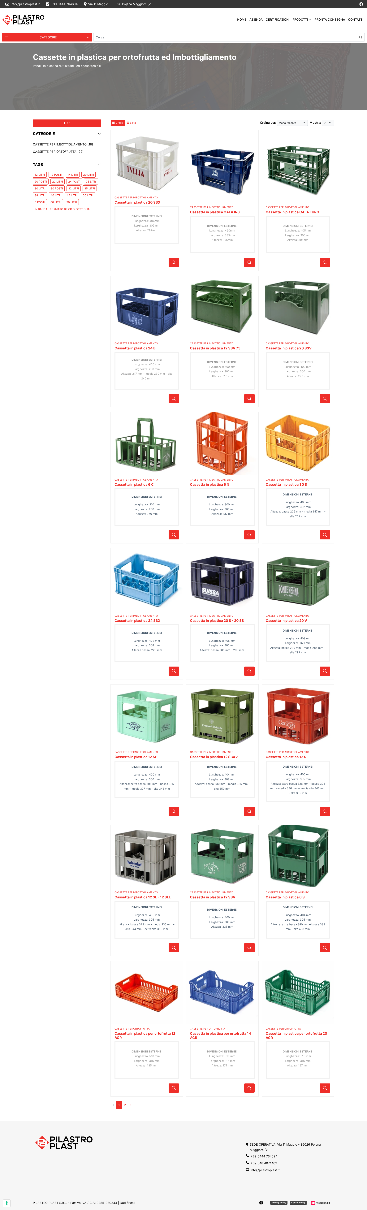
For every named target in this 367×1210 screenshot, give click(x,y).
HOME (241, 19)
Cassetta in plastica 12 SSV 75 (215, 348)
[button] (47, 37)
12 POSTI (56, 174)
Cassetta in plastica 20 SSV (289, 348)
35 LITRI (89, 188)
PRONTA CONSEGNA (330, 19)
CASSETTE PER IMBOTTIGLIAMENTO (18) (63, 144)
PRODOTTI (300, 19)
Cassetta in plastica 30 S (286, 484)
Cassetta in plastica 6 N (209, 484)
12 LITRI (40, 174)
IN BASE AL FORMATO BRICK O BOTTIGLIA (62, 209)
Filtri (67, 123)
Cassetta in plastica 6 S (285, 897)
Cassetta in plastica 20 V (286, 621)
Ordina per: (268, 122)
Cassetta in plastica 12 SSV (212, 897)
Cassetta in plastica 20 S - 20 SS (217, 621)
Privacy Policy (279, 1202)
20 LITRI (88, 174)
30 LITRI (40, 188)
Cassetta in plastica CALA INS (215, 212)
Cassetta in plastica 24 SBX (137, 621)
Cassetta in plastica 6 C (134, 484)
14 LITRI (72, 174)
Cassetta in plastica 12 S (286, 757)
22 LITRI (57, 181)
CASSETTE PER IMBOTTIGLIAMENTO (136, 197)
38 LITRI (40, 195)
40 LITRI (56, 195)
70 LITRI (72, 202)
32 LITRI (73, 188)
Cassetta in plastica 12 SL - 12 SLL (142, 897)
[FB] (361, 4)
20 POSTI (41, 181)
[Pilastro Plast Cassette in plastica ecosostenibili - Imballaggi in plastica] (23, 19)
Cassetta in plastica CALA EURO (292, 212)
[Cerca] (361, 37)
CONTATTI (355, 19)
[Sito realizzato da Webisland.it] (321, 1203)
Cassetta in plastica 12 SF (135, 757)
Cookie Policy (298, 1202)
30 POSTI (57, 188)
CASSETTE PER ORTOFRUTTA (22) (58, 151)
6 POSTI (40, 202)
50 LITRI (88, 195)
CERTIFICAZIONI (277, 19)
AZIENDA (256, 19)
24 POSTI (74, 181)
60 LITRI (55, 202)
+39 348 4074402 (264, 1163)
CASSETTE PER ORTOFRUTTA (132, 1028)
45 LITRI (72, 195)
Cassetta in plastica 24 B (135, 348)
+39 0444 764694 (264, 1156)
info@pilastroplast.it (265, 1170)
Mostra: (315, 122)
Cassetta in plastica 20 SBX (137, 202)
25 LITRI (91, 181)
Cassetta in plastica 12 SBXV (214, 757)
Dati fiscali (127, 1203)
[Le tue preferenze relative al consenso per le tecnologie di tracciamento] (6, 1203)
